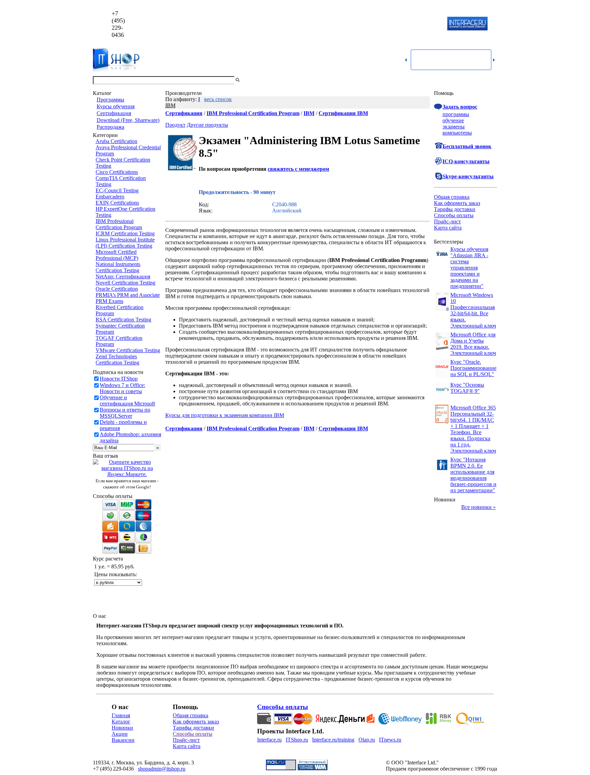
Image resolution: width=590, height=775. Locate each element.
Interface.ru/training (333, 740)
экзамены (453, 126)
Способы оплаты (454, 215)
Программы (110, 99)
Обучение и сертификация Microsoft (127, 400)
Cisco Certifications (117, 172)
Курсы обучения (116, 106)
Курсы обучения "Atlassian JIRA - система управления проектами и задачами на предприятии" (469, 267)
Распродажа (110, 127)
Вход (491, 80)
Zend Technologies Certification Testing (117, 359)
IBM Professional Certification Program (119, 224)
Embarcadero (110, 196)
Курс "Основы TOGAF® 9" (467, 388)
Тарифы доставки (454, 209)
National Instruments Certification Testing (118, 267)
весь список (218, 99)
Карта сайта (448, 228)
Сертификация (114, 113)
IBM (170, 105)
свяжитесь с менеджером (298, 169)
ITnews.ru (390, 740)
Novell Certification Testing (125, 283)
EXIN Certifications (117, 203)
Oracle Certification (117, 289)
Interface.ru (269, 740)
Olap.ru (367, 740)
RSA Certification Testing (123, 319)
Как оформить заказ (457, 203)
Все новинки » (478, 507)
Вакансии (123, 740)
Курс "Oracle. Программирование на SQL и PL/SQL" (473, 368)
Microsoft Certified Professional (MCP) (117, 255)
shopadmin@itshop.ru (382, 24)
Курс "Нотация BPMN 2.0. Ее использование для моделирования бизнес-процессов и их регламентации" (473, 475)
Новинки (122, 728)
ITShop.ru (297, 740)
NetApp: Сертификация (123, 276)
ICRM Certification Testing (125, 233)
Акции (120, 734)
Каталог (121, 721)
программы (455, 114)
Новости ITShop (119, 379)
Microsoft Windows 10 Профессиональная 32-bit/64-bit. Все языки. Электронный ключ (473, 310)
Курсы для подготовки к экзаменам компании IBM (224, 415)
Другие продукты (207, 125)
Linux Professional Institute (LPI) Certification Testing (125, 243)
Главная (121, 715)
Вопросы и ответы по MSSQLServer (125, 413)
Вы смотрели (252, 80)
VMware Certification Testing (128, 350)
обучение (453, 120)
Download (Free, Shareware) (128, 120)
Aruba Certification (116, 141)
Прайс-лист (447, 221)
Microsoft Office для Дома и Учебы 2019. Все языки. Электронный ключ (473, 344)
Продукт (175, 125)
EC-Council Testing (117, 190)
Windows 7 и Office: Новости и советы (122, 388)
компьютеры (457, 133)
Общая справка (451, 197)
